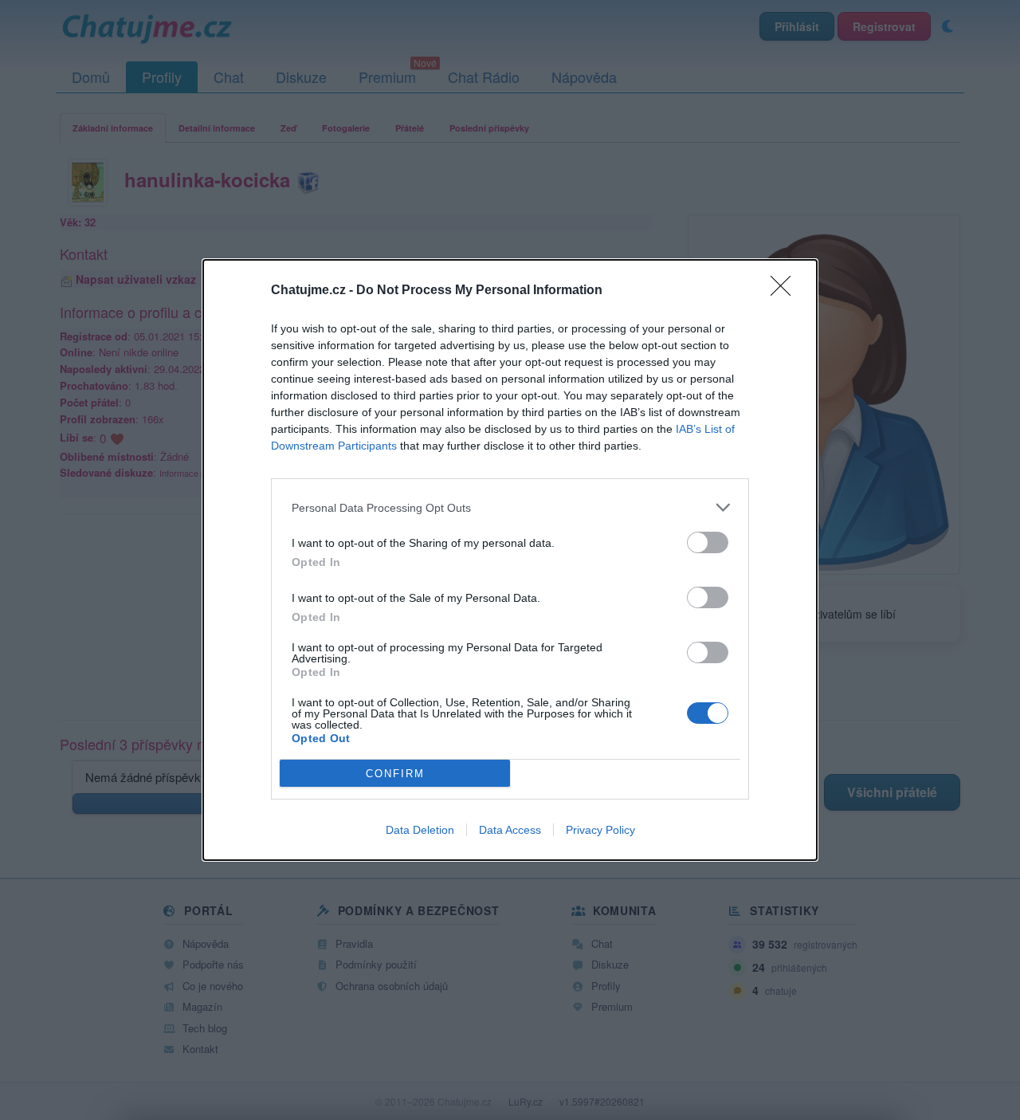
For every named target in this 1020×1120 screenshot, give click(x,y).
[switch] (707, 542)
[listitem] (510, 507)
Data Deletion (420, 829)
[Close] (786, 291)
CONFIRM (395, 774)
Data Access (510, 829)
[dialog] (510, 560)
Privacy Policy (600, 829)
